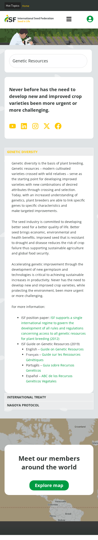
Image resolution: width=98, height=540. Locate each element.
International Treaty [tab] (26, 397)
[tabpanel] (49, 274)
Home (25, 6)
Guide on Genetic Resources (62, 349)
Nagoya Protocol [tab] (23, 405)
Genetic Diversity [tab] (22, 152)
